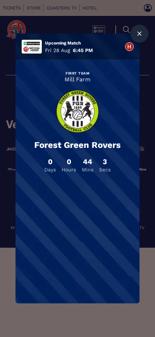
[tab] (129, 47)
